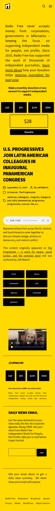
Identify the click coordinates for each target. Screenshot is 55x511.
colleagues (23, 197)
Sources (14, 192)
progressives (13, 204)
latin (14, 200)
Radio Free (10, 498)
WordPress (28, 503)
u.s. (37, 204)
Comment (13, 283)
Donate (29, 132)
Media (17, 503)
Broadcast (35, 498)
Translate (37, 292)
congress (35, 197)
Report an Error (43, 503)
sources (25, 204)
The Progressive (27, 192)
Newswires (23, 498)
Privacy (8, 503)
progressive (38, 200)
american (12, 197)
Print (14, 274)
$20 (7, 107)
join (9, 200)
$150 (34, 107)
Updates (14, 302)
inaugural (45, 197)
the (32, 204)
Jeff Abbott (42, 187)
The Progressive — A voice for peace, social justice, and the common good (27, 251)
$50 (21, 107)
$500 (48, 107)
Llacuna (46, 498)
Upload (14, 292)
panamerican (24, 200)
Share (36, 274)
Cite (36, 283)
